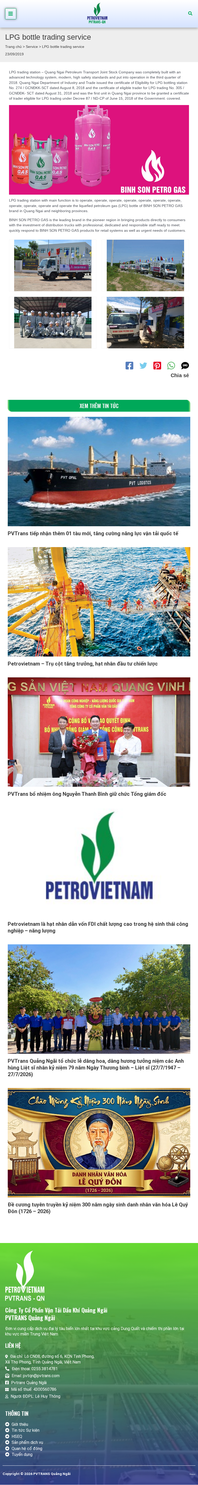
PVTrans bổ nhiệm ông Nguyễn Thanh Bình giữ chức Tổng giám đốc (87, 794)
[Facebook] (129, 365)
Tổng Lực (192, 1474)
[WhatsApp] (171, 365)
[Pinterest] (157, 365)
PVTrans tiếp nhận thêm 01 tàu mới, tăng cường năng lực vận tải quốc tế (93, 533)
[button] (190, 13)
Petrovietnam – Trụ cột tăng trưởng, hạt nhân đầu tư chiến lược (83, 664)
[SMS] (185, 365)
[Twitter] (143, 365)
